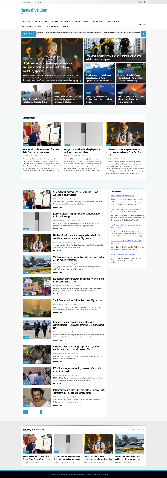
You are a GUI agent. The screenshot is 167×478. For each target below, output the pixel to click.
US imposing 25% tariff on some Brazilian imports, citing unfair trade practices (99, 99)
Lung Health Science (52, 27)
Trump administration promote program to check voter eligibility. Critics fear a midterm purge (130, 78)
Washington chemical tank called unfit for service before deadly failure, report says (96, 32)
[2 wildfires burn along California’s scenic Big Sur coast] (37, 308)
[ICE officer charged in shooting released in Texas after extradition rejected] (37, 376)
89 (43, 412)
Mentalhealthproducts (31, 27)
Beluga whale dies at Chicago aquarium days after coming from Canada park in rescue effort (76, 348)
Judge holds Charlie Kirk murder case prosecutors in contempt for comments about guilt (67, 99)
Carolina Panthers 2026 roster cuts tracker (123, 241)
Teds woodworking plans (93, 22)
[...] (137, 207)
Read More (57, 207)
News (25, 63)
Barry (26, 155)
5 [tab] (143, 429)
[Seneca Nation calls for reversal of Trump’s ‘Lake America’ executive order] (42, 134)
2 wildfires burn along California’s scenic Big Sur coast (78, 300)
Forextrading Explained (70, 22)
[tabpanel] (52, 60)
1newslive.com (34, 10)
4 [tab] (140, 429)
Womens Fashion (112, 22)
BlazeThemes (105, 474)
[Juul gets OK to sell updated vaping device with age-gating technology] (83, 134)
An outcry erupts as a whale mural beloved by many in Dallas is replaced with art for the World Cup (99, 78)
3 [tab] (81, 81)
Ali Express (26, 22)
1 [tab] (75, 81)
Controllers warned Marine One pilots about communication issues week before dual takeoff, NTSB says (78, 324)
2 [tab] (78, 81)
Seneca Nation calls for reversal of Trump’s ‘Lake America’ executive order (48, 69)
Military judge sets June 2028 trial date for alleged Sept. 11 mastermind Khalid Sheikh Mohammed (79, 391)
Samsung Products (41, 22)
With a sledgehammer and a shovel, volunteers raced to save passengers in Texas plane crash (131, 99)
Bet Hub (55, 22)
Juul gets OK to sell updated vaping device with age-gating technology (82, 150)
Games (65, 27)
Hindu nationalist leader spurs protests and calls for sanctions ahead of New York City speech (42, 32)
